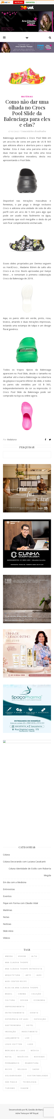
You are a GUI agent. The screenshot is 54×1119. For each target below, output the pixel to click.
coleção (36, 994)
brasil (8, 994)
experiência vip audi (16, 1019)
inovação (10, 1031)
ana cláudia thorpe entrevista (23, 969)
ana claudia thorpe (16, 962)
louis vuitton (13, 1044)
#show (22, 956)
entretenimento (14, 1013)
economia (39, 1000)
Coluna (6, 854)
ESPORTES (30, 2)
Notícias (7, 923)
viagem (24, 1088)
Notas (6, 916)
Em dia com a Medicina (14, 882)
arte (28, 975)
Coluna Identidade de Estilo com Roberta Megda (30, 872)
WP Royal (34, 1113)
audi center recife (16, 981)
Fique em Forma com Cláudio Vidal (20, 903)
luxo (30, 1044)
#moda (9, 956)
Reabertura (32, 1063)
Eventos (7, 896)
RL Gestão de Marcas (35, 1109)
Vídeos (6, 937)
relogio (22, 1069)
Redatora (11, 439)
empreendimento (15, 1006)
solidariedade (13, 1075)
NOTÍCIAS (19, 2)
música (35, 1050)
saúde (36, 1069)
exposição (40, 1019)
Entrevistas (9, 889)
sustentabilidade (37, 1075)
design (24, 1000)
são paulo (11, 1082)
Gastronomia (13, 1025)
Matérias (27, 96)
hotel (29, 1025)
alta (34, 956)
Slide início (8, 930)
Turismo (10, 1088)
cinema (22, 994)
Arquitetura (12, 975)
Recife (8, 1069)
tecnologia (29, 1082)
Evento (34, 1013)
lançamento (12, 1038)
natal (8, 1057)
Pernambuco (12, 1063)
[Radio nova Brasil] (27, 51)
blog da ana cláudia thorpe (21, 987)
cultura (10, 1000)
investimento (30, 1031)
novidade (39, 1057)
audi (39, 975)
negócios (23, 1057)
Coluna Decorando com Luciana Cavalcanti (24, 861)
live (27, 1038)
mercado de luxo (15, 1050)
